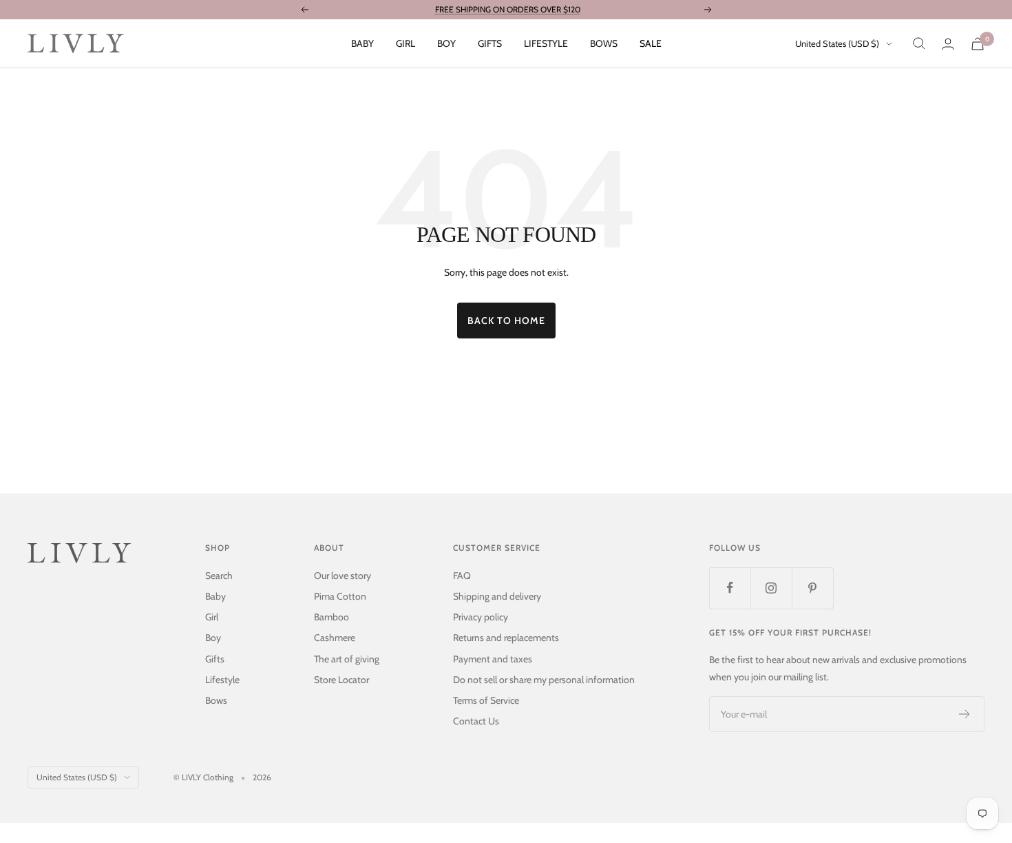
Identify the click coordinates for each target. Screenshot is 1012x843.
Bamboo (331, 617)
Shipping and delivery (497, 596)
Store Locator (341, 679)
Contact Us (476, 721)
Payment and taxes (492, 659)
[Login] (948, 44)
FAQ (462, 575)
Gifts (490, 43)
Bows (604, 43)
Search (219, 575)
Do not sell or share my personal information (544, 679)
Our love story (342, 575)
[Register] (965, 714)
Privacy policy (480, 617)
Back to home (506, 320)
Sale (651, 43)
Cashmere (334, 637)
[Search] (919, 43)
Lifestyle (546, 43)
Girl (405, 43)
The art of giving (346, 659)
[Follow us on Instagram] (771, 588)
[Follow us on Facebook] (729, 588)
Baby (362, 43)
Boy (446, 43)
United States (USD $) (837, 43)
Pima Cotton (340, 596)
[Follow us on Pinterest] (812, 588)
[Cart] (977, 43)
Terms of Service (486, 700)
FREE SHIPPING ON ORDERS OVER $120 (507, 9)
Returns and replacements (506, 637)
